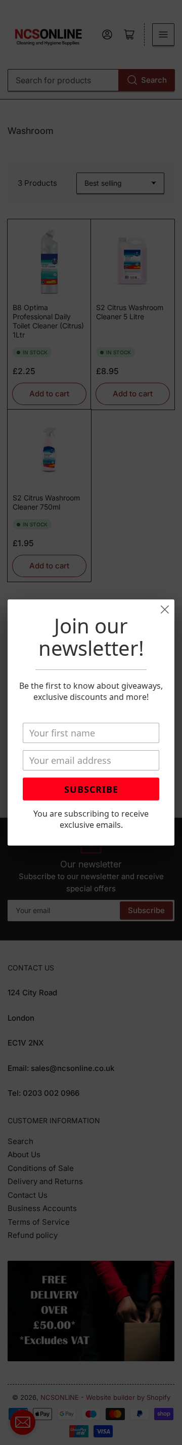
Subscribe (91, 789)
